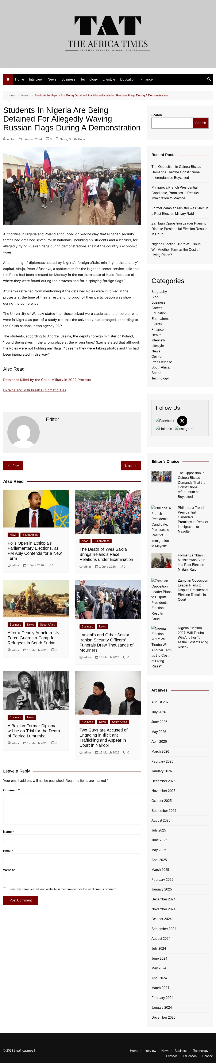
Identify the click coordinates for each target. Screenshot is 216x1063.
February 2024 (162, 998)
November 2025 (163, 791)
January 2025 (161, 889)
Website (9, 870)
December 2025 (163, 781)
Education (127, 79)
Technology (89, 79)
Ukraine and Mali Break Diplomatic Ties (34, 390)
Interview (36, 79)
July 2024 (158, 948)
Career (156, 308)
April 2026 (159, 741)
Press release (161, 362)
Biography (159, 291)
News (52, 79)
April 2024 (159, 978)
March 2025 (160, 869)
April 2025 (159, 860)
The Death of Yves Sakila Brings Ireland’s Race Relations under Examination (106, 554)
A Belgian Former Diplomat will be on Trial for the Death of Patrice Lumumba (34, 730)
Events (156, 324)
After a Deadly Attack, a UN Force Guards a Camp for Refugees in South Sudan (33, 637)
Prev (15, 465)
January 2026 (161, 771)
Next (128, 465)
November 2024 (163, 909)
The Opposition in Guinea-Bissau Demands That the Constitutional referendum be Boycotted (176, 172)
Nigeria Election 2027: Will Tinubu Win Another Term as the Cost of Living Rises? (176, 249)
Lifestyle (109, 79)
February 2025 (162, 879)
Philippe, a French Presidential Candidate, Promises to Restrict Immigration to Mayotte (175, 193)
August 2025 (160, 820)
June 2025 (159, 840)
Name (8, 831)
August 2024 (160, 938)
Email (8, 851)
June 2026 (159, 722)
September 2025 (163, 810)
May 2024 (158, 968)
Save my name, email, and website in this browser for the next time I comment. (62, 889)
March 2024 (160, 988)
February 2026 (162, 761)
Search (156, 115)
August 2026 (160, 702)
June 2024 (159, 958)
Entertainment (161, 319)
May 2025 (158, 850)
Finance (146, 79)
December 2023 (163, 1017)
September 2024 (163, 929)
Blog (154, 297)
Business (68, 79)
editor (11, 139)
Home (19, 79)
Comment (11, 790)
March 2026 (160, 751)
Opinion (157, 356)
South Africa (77, 139)
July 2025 (158, 830)
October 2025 (161, 801)
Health (156, 335)
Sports (156, 373)
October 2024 (161, 919)
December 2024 (163, 899)
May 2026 (158, 732)
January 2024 (161, 1007)
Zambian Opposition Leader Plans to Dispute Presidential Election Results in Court (179, 229)
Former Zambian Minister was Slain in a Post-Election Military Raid (179, 210)
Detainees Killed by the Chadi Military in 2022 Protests (47, 380)
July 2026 (158, 712)
